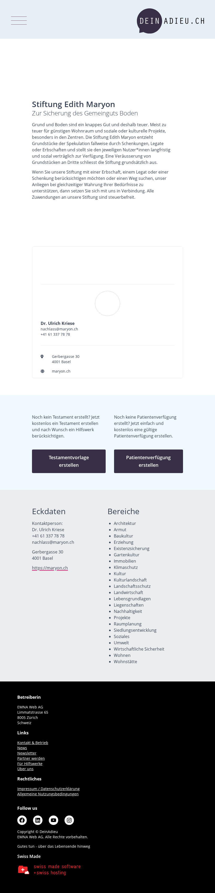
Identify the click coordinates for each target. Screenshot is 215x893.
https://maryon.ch (50, 568)
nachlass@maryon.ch (59, 328)
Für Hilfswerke (29, 763)
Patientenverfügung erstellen (148, 461)
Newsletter (26, 753)
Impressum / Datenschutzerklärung (48, 788)
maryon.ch (61, 371)
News (22, 747)
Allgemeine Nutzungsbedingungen (48, 793)
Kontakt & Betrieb (32, 742)
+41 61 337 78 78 (55, 334)
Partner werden (31, 758)
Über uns (25, 768)
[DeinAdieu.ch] (170, 21)
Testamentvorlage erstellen (69, 461)
